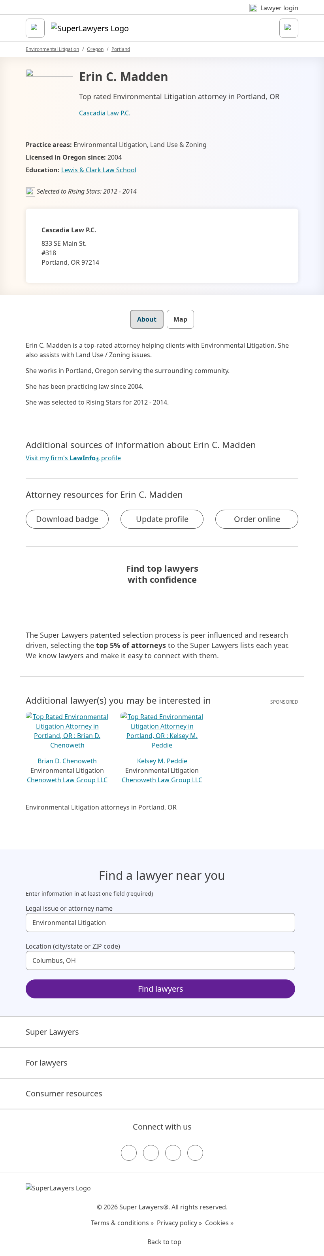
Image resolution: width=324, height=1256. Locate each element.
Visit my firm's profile (73, 458)
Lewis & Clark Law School (98, 170)
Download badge (67, 519)
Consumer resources (64, 1093)
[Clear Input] (285, 922)
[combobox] (160, 922)
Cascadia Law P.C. (104, 113)
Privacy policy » (179, 1222)
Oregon (95, 49)
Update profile (162, 519)
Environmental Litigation (52, 49)
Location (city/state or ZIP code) (73, 946)
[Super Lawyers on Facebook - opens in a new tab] (129, 1153)
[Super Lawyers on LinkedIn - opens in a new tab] (195, 1153)
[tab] (147, 319)
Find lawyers (160, 988)
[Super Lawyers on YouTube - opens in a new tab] (173, 1153)
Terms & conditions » (122, 1222)
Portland (120, 49)
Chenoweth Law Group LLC (67, 780)
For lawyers (47, 1062)
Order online (257, 519)
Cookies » (219, 1222)
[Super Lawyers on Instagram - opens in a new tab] (151, 1153)
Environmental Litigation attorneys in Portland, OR (101, 807)
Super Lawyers (52, 1031)
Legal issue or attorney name (69, 908)
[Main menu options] (35, 28)
